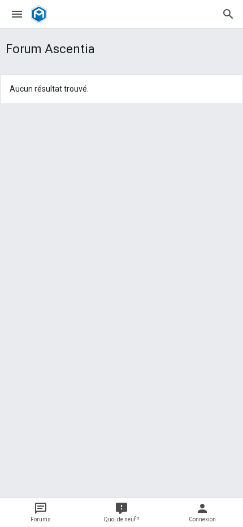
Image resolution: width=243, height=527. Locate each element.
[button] (17, 14)
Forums (41, 519)
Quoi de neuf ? (121, 519)
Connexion (202, 519)
